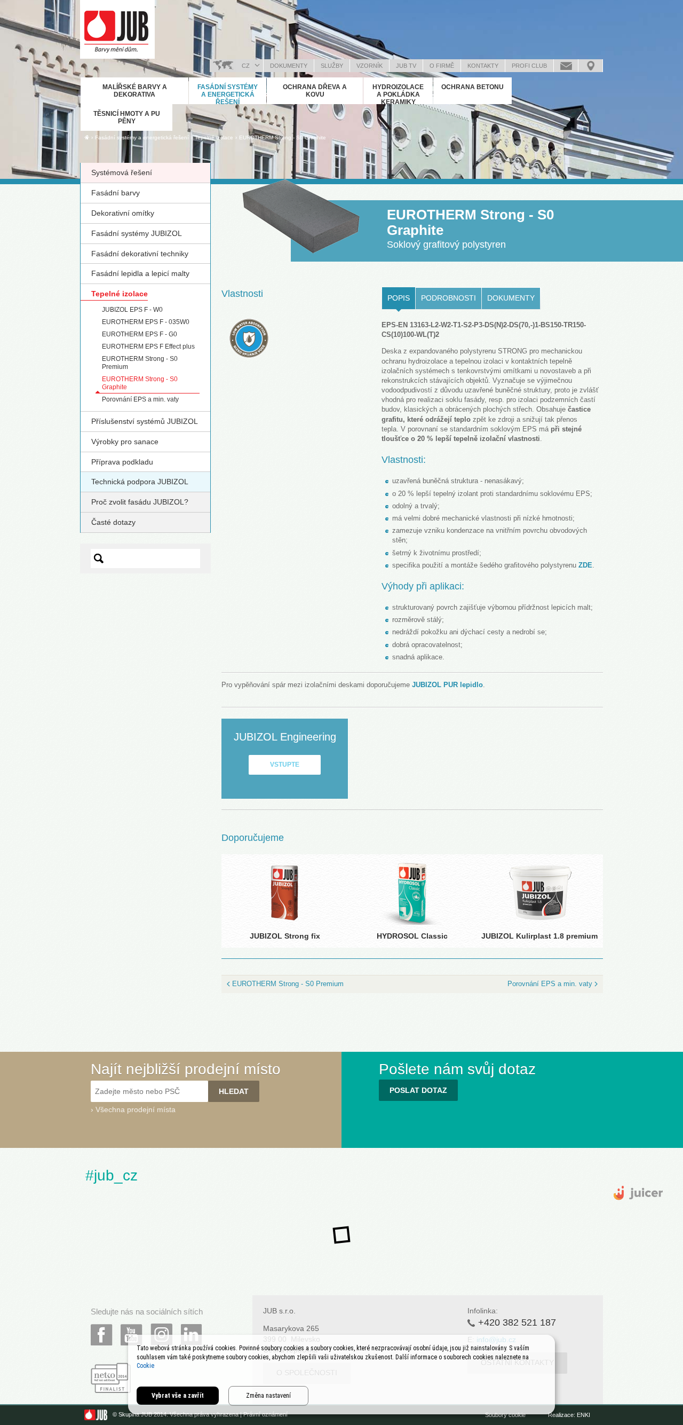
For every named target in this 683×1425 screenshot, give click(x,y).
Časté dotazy (113, 522)
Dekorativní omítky (122, 213)
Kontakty (482, 65)
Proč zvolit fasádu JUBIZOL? (139, 502)
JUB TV (406, 65)
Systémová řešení (121, 172)
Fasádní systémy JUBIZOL (136, 233)
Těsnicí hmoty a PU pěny (126, 117)
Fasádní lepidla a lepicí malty (140, 273)
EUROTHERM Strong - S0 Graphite (282, 137)
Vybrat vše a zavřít (178, 1395)
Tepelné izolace (119, 293)
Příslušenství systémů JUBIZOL (144, 421)
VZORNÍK (369, 65)
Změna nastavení (268, 1395)
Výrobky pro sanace (124, 441)
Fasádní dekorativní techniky (139, 253)
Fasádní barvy (115, 192)
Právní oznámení (265, 1415)
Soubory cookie (505, 1415)
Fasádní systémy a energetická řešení (227, 94)
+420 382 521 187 (517, 1322)
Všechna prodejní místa (136, 1109)
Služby (332, 65)
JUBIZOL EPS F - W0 (132, 309)
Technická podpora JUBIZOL (139, 481)
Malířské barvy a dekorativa (134, 90)
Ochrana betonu (472, 87)
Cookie (145, 1365)
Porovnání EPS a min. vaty (140, 399)
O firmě (442, 65)
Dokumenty (288, 65)
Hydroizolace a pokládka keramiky (398, 94)
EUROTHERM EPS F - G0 (139, 334)
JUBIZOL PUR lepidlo (447, 685)
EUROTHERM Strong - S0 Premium (288, 984)
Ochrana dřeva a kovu (315, 90)
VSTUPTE (284, 764)
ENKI (583, 1415)
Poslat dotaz (566, 65)
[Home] (86, 137)
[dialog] (341, 1374)
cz (246, 65)
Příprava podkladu (122, 462)
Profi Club (529, 65)
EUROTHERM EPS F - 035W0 (145, 322)
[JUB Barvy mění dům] (117, 29)
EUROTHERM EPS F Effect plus (148, 346)
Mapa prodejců (590, 65)
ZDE (585, 565)
